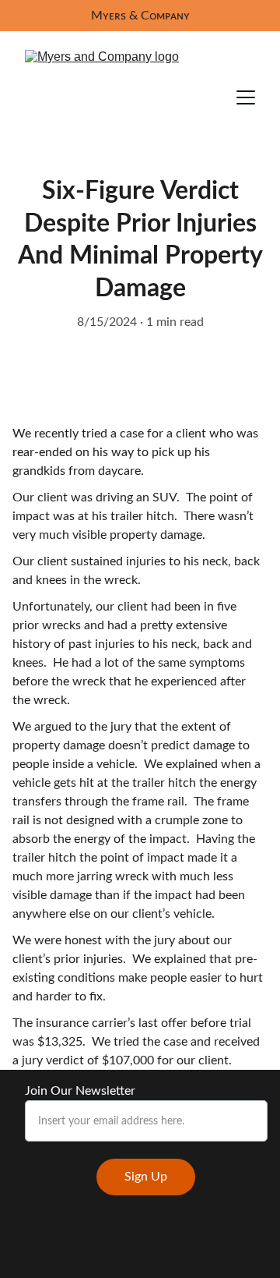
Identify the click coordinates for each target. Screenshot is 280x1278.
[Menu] (245, 97)
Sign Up (145, 1176)
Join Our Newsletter (80, 1091)
